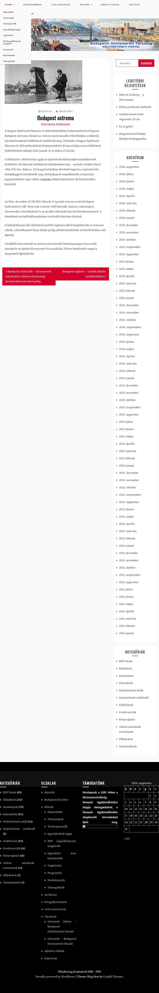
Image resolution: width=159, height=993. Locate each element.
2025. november (129, 232)
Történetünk (8, 18)
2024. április (127, 356)
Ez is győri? (126, 126)
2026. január (126, 217)
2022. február (127, 538)
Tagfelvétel (8, 35)
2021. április (126, 611)
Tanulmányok (128, 746)
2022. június (126, 509)
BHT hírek (125, 661)
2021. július (126, 589)
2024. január (126, 378)
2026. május (126, 188)
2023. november (129, 392)
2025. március (127, 283)
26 (136, 822)
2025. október (127, 239)
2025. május (126, 268)
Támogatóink (9, 61)
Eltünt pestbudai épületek (135, 107)
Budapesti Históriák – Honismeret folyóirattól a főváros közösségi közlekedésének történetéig (28, 276)
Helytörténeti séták (131, 690)
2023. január (126, 465)
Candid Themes (113, 976)
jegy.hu (46, 179)
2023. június (126, 429)
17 (126, 815)
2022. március (128, 531)
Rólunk (8, 5)
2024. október (127, 319)
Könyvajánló (127, 719)
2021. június (126, 596)
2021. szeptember (130, 574)
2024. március (128, 363)
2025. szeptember (130, 247)
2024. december (129, 305)
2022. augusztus (129, 502)
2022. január (126, 545)
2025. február (127, 290)
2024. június (126, 341)
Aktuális (49, 792)
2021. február (127, 625)
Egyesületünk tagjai (11, 30)
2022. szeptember (130, 494)
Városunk (84, 5)
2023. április (126, 443)
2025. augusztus (129, 254)
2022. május (126, 516)
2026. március (128, 203)
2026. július (126, 174)
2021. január (126, 633)
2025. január (126, 298)
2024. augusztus (129, 334)
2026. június (126, 181)
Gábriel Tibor (65, 111)
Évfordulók (48, 124)
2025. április (126, 276)
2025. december (128, 225)
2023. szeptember (130, 407)
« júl (127, 838)
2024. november (129, 312)
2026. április (127, 196)
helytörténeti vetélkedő (133, 697)
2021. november (128, 560)
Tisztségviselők (9, 24)
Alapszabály (8, 12)
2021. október (127, 567)
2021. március (127, 618)
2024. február (127, 370)
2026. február (127, 210)
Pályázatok (126, 739)
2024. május (126, 349)
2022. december (129, 472)
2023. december (128, 385)
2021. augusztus (129, 582)
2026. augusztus (129, 166)
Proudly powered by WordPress (55, 976)
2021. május (126, 604)
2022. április (127, 523)
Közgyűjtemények (32, 5)
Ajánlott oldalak (109, 5)
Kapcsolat (134, 5)
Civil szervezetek (60, 5)
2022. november (129, 480)
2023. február (127, 458)
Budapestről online (56, 799)
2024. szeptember (130, 327)
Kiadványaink (9, 55)
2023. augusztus (129, 414)
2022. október (127, 487)
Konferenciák (127, 712)
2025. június (126, 261)
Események (126, 675)
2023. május (126, 436)
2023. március (127, 451)
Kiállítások (63, 124)
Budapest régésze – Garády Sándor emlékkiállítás (84, 274)
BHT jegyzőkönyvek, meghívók (12, 42)
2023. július (126, 421)
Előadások (125, 668)
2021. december (128, 553)
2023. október (127, 400)
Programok (8, 50)
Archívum (50, 894)
